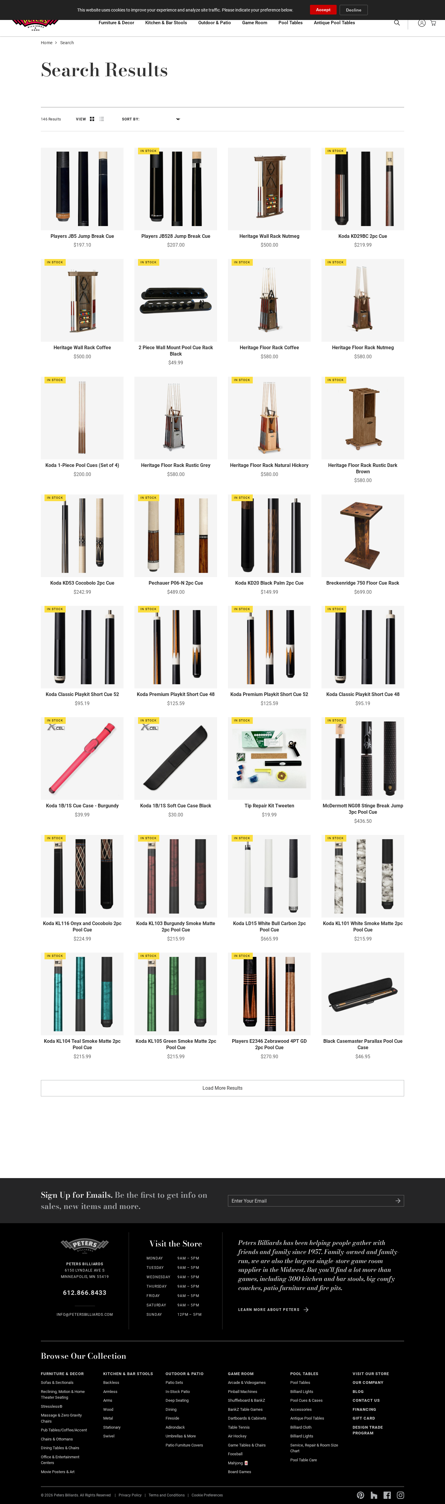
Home (46, 42)
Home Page (35, 22)
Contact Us (366, 1400)
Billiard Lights (301, 1391)
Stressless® (51, 1406)
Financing (364, 1409)
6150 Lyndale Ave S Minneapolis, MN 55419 (85, 1270)
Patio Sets (174, 1382)
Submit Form (398, 1201)
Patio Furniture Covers (184, 1445)
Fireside (172, 1418)
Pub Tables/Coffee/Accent (64, 1430)
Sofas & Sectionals (57, 1382)
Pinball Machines (242, 1391)
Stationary (111, 1427)
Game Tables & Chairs (247, 1445)
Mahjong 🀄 (238, 1463)
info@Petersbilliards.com (85, 1314)
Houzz (373, 1495)
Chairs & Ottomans (57, 1439)
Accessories (301, 1409)
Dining (171, 1409)
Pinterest (360, 1495)
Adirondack (175, 1427)
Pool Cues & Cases (306, 1400)
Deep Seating (177, 1400)
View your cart (431, 23)
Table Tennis (239, 1427)
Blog (358, 1391)
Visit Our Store (371, 1373)
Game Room (254, 22)
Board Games (239, 1472)
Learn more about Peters (269, 1310)
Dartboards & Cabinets (247, 1418)
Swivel (108, 1436)
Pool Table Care (303, 1460)
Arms (107, 1400)
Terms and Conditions (167, 1495)
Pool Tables (291, 22)
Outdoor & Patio (214, 22)
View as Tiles (92, 119)
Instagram (400, 1495)
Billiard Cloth (301, 1427)
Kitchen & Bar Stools (166, 22)
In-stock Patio (178, 1391)
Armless (110, 1391)
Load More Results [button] (222, 1088)
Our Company (368, 1382)
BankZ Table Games (245, 1409)
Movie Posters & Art (57, 1472)
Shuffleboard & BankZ (246, 1400)
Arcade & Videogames (247, 1382)
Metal (108, 1418)
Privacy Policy (130, 1495)
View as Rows (102, 119)
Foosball (235, 1454)
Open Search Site (396, 22)
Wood (108, 1409)
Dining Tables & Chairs (60, 1448)
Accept (323, 9)
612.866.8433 (85, 1292)
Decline (353, 10)
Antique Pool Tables (334, 22)
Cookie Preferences (207, 1495)
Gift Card (364, 1418)
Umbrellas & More (181, 1436)
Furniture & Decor (116, 22)
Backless (111, 1382)
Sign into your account (421, 23)
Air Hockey (237, 1436)
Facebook (387, 1495)
